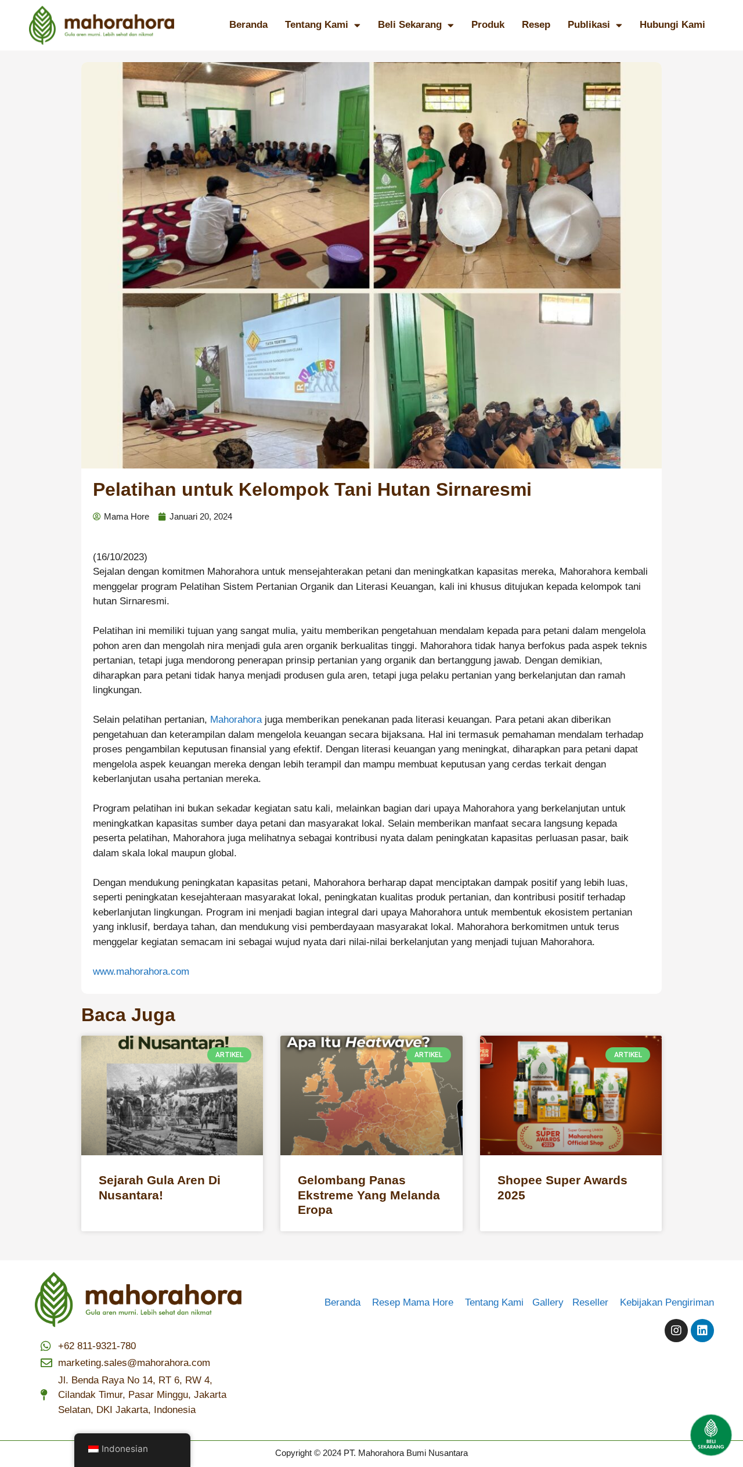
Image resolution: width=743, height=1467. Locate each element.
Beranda (248, 24)
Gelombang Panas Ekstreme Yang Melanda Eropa (369, 1194)
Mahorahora (236, 719)
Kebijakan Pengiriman (667, 1302)
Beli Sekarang (410, 24)
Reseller (594, 1302)
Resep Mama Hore (414, 1302)
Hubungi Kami (672, 24)
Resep (536, 24)
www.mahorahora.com (141, 971)
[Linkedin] (702, 1330)
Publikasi (589, 24)
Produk (487, 24)
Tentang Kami (316, 24)
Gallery (552, 1302)
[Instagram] (676, 1330)
